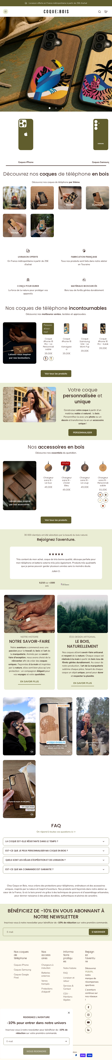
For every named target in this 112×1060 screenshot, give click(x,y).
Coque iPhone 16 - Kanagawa (67, 344)
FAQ (65, 972)
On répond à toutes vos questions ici (55, 831)
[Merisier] (46, 358)
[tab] (49, 108)
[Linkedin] (88, 1030)
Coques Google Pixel (21, 976)
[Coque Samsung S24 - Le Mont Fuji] (85, 328)
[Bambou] (100, 500)
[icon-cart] (106, 11)
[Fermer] (69, 1013)
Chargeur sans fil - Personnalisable (103, 481)
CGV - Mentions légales (67, 996)
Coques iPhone (21, 964)
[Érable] (51, 358)
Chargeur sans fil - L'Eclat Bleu (67, 481)
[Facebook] (88, 1007)
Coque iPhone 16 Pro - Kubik (103, 341)
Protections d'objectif (46, 990)
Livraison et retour (68, 979)
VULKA (89, 971)
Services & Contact (68, 987)
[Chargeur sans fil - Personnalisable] (103, 467)
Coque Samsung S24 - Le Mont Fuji (85, 342)
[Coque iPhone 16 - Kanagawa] (66, 328)
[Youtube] (88, 1022)
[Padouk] (103, 506)
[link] (36, 1051)
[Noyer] (106, 495)
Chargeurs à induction (47, 966)
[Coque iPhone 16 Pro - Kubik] (103, 328)
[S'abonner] (65, 1041)
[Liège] (106, 500)
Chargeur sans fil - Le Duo (48, 480)
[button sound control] (31, 751)
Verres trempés (45, 982)
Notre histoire (69, 968)
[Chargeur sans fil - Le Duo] (48, 467)
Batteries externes (45, 974)
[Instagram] (88, 1015)
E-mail (10, 931)
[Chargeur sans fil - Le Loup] (85, 467)
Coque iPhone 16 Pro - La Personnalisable (48, 344)
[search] (99, 11)
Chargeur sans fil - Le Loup (85, 480)
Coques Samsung (22, 969)
